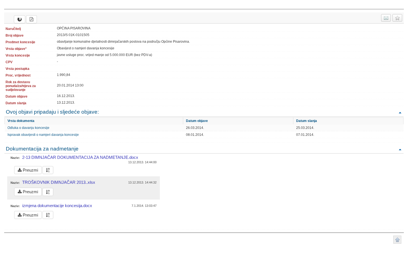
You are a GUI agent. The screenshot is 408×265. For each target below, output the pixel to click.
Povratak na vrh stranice (397, 240)
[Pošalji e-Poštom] (386, 18)
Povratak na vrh (400, 112)
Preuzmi (30, 170)
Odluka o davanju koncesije (28, 128)
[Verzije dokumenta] (47, 170)
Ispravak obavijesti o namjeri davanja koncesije (43, 135)
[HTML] (19, 19)
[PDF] (31, 19)
